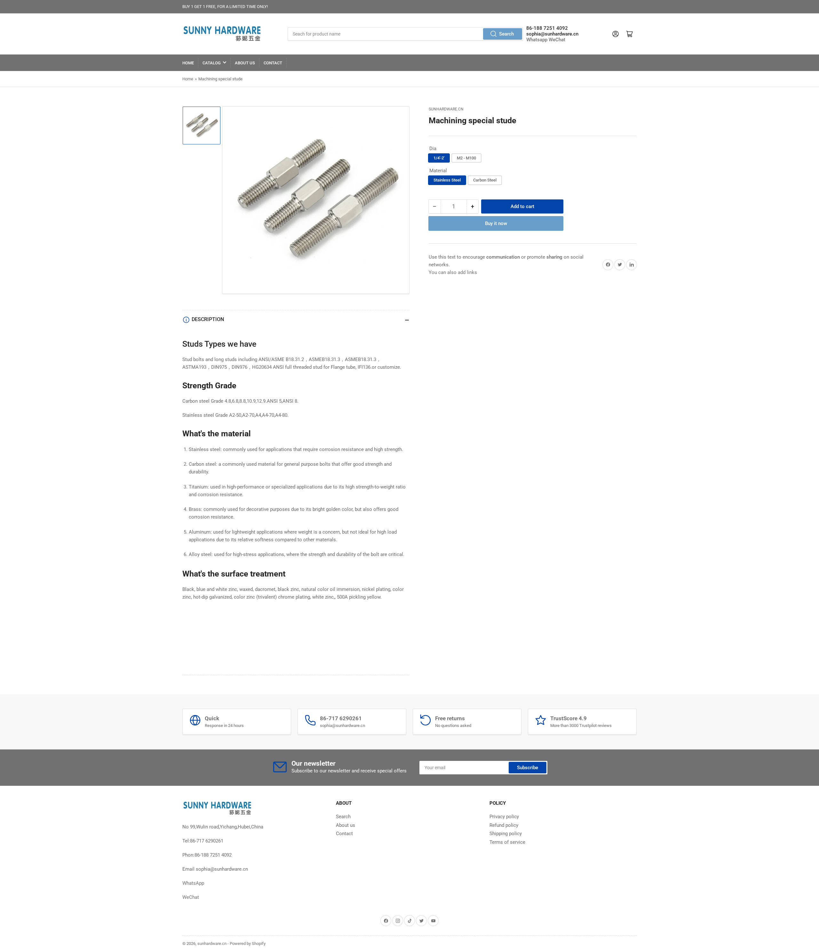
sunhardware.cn (446, 109)
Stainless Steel (447, 180)
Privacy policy (504, 816)
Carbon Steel (485, 180)
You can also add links (453, 272)
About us (245, 63)
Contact (273, 63)
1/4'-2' (438, 158)
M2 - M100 (466, 158)
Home (188, 63)
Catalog (212, 63)
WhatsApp (193, 883)
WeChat (557, 40)
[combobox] (405, 34)
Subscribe (527, 767)
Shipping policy (505, 833)
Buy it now (496, 223)
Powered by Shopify (248, 943)
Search (506, 34)
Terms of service (507, 842)
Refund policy (503, 825)
